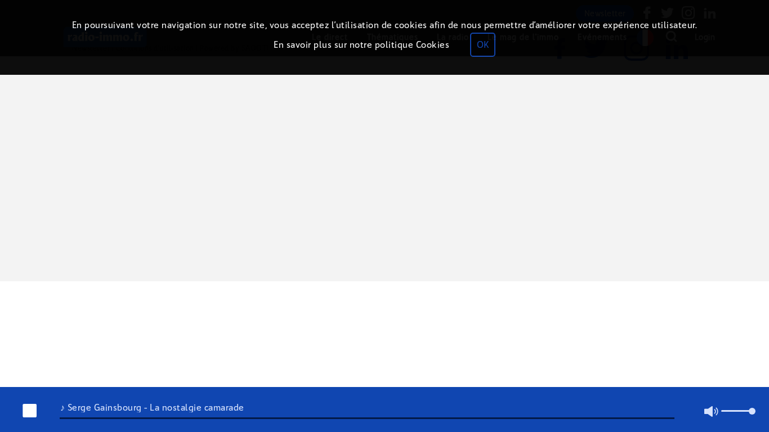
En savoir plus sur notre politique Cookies (361, 44)
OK (483, 44)
